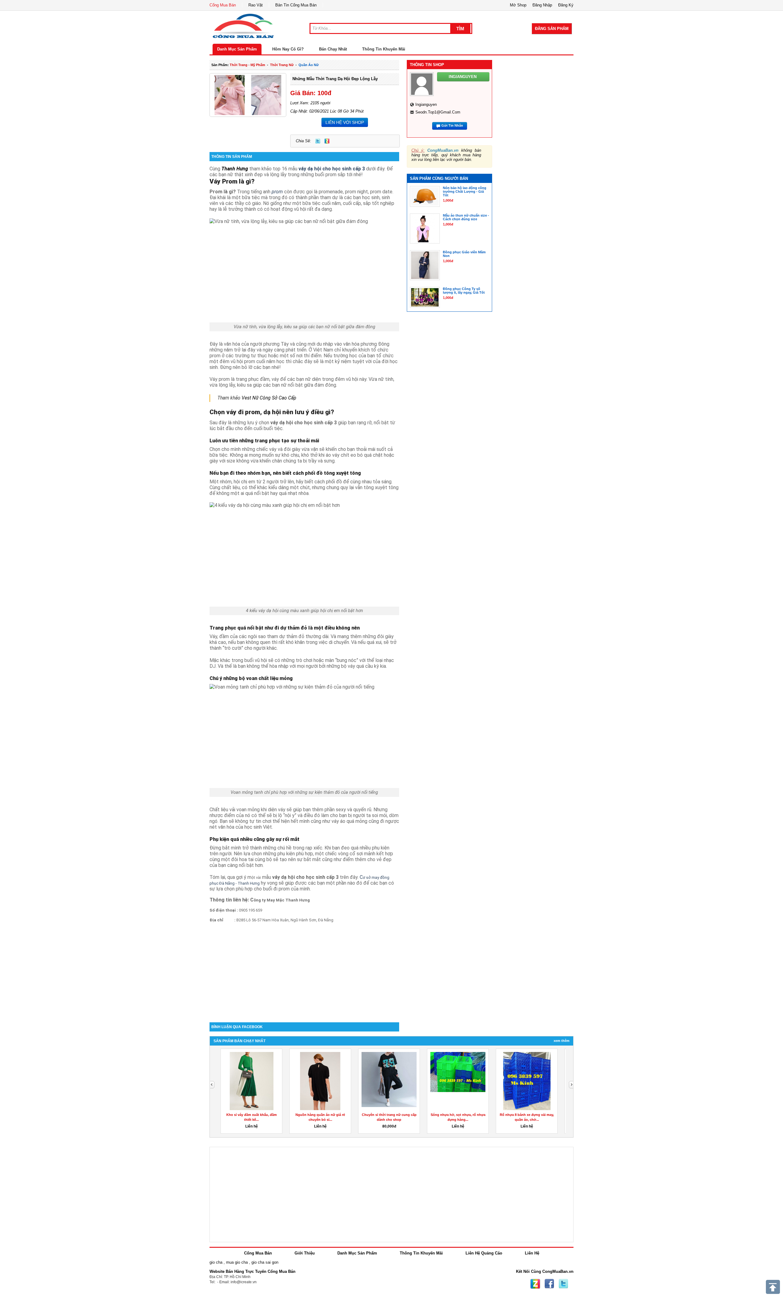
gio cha (216, 1262)
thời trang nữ (282, 65)
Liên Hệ (532, 1253)
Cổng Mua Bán (223, 5)
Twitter (317, 141)
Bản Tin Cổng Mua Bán (296, 5)
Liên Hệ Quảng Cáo (484, 1253)
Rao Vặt (255, 5)
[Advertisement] (304, 970)
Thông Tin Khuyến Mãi (383, 49)
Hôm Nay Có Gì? (288, 49)
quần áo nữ (309, 65)
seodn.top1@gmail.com (437, 112)
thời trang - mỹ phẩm (247, 65)
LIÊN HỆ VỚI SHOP (344, 122)
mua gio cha (237, 1262)
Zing (327, 141)
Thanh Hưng (234, 169)
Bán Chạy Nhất (333, 49)
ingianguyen (426, 104)
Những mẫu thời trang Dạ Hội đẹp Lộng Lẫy (335, 78)
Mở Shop (518, 5)
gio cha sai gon (264, 1262)
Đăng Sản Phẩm (552, 28)
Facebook (549, 1284)
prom (276, 192)
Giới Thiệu (305, 1253)
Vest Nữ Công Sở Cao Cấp (269, 398)
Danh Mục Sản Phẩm (237, 49)
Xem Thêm (562, 1040)
